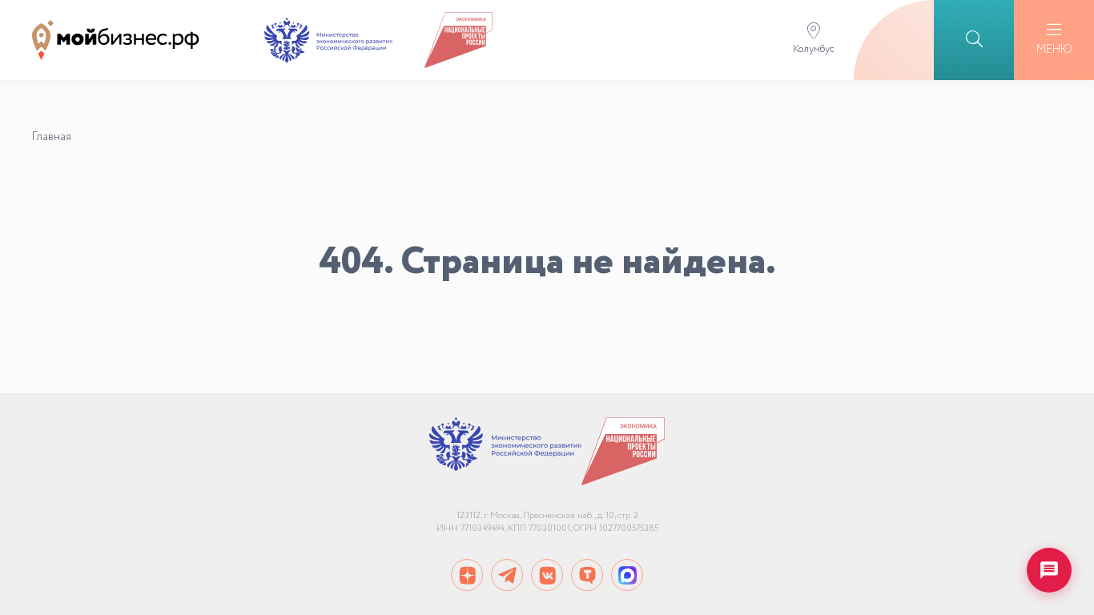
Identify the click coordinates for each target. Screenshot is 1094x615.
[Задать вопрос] (1049, 570)
